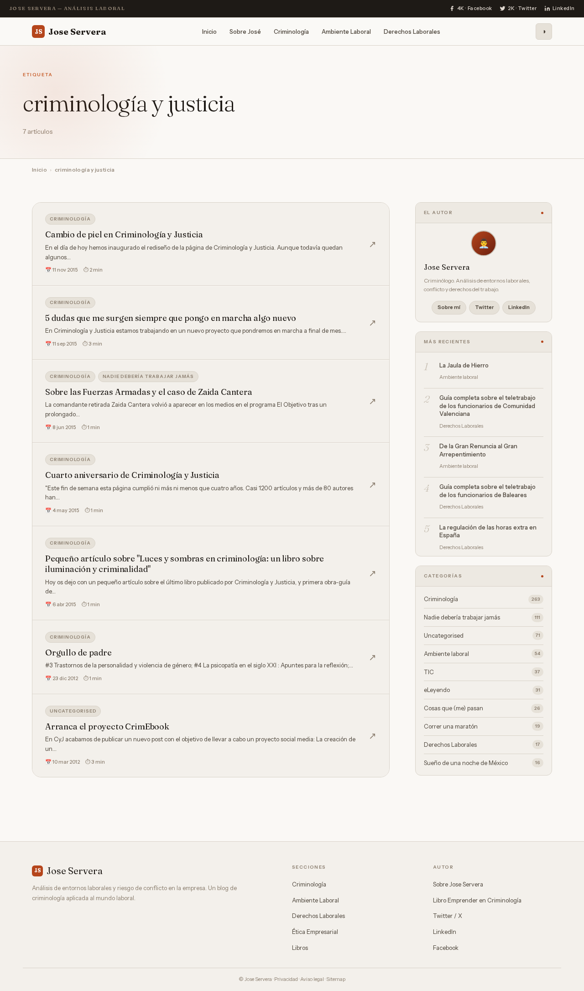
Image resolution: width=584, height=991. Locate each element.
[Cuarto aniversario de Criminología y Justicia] (210, 484)
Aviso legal (312, 979)
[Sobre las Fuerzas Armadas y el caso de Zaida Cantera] (210, 401)
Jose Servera (70, 31)
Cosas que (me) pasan (482, 708)
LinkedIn (519, 307)
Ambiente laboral (482, 653)
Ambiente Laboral (346, 31)
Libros (300, 947)
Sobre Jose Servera (458, 884)
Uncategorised (73, 711)
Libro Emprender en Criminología (477, 900)
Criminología (291, 31)
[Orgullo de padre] (210, 657)
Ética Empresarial (315, 931)
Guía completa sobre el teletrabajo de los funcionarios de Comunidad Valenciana (487, 405)
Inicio (209, 31)
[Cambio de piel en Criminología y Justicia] (210, 244)
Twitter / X (447, 915)
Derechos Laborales (412, 31)
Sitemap (335, 979)
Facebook (446, 947)
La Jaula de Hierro (464, 365)
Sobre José (245, 31)
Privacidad (286, 979)
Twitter (484, 307)
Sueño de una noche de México (482, 762)
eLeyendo (482, 689)
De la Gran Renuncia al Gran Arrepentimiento (478, 450)
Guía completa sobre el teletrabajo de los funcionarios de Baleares (487, 490)
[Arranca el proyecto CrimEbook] (210, 736)
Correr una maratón (482, 726)
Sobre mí (449, 307)
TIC (482, 672)
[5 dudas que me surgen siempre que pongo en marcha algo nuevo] (210, 322)
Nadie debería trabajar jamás (148, 376)
